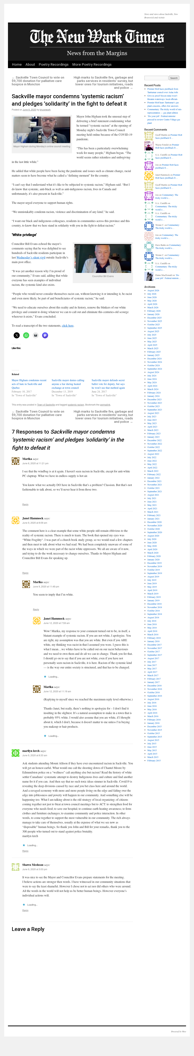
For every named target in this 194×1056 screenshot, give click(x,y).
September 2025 (154, 327)
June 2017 (152, 665)
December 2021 (154, 481)
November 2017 (154, 647)
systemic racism (76, 404)
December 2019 (154, 562)
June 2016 (152, 705)
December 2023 (154, 399)
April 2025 (152, 344)
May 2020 (152, 545)
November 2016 (154, 688)
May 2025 (152, 341)
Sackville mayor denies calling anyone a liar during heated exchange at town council (68, 383)
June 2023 (152, 419)
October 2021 (153, 487)
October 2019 (153, 569)
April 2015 (152, 753)
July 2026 (151, 293)
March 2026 (152, 307)
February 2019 (154, 596)
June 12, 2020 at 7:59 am (57, 623)
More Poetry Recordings (92, 64)
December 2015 (154, 726)
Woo (184, 1031)
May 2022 (152, 464)
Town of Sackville (46, 404)
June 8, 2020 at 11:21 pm (35, 463)
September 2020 (154, 532)
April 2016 (152, 712)
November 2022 (154, 443)
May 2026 (152, 300)
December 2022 (154, 440)
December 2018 (154, 603)
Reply (25, 504)
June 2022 (152, 460)
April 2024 (152, 385)
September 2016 (154, 695)
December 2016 (154, 685)
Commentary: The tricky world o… (166, 196)
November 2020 (154, 525)
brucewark (45, 109)
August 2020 (153, 535)
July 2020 (151, 538)
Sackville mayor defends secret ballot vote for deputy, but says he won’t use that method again (108, 383)
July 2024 (151, 375)
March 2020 (152, 552)
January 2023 (153, 436)
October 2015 (153, 733)
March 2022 (152, 470)
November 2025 (154, 320)
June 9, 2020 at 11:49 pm (46, 586)
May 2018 (152, 627)
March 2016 (152, 716)
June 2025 (152, 338)
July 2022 (151, 457)
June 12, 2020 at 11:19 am (57, 691)
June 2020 (152, 542)
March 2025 (152, 348)
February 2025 (154, 351)
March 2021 (152, 511)
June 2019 (152, 583)
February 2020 (154, 556)
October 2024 (153, 365)
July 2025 (151, 334)
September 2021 (154, 491)
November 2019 (154, 566)
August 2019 (153, 576)
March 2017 (152, 675)
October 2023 (153, 406)
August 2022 (153, 453)
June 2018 (152, 624)
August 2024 (153, 372)
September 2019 (154, 573)
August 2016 (153, 699)
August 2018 (153, 617)
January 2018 (153, 641)
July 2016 (151, 702)
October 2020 (153, 528)
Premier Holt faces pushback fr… (168, 136)
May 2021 (152, 504)
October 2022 (153, 447)
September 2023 (154, 409)
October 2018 (153, 610)
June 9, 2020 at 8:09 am (34, 522)
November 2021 (154, 484)
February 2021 (154, 515)
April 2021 (152, 508)
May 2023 (152, 423)
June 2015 (152, 746)
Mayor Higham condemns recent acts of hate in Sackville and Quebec (29, 383)
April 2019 (152, 590)
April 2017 (152, 671)
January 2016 (153, 722)
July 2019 (151, 579)
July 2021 (151, 498)
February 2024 (154, 392)
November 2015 (154, 729)
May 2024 (152, 382)
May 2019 (152, 586)
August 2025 (153, 331)
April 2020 (152, 549)
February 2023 (154, 433)
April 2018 (152, 630)
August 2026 (153, 290)
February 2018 (154, 637)
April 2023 (152, 426)
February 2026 (154, 310)
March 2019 (152, 593)
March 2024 (152, 389)
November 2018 (154, 607)
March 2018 (152, 634)
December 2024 (154, 358)
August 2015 (153, 739)
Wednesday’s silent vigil (30, 257)
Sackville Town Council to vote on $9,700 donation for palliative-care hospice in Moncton (38, 81)
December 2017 (154, 644)
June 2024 (152, 378)
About (30, 64)
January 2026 (153, 314)
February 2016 (154, 719)
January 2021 (153, 518)
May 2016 (152, 709)
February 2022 (154, 474)
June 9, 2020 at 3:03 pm (34, 869)
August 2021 (153, 494)
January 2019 (153, 600)
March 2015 (152, 757)
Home (17, 64)
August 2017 (153, 658)
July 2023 (151, 416)
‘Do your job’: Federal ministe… (168, 276)
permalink (105, 404)
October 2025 (153, 324)
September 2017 (154, 654)
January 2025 (153, 355)
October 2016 (153, 692)
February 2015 (154, 760)
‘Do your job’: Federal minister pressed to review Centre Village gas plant (163, 119)
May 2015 (152, 750)
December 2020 (154, 521)
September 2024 (154, 368)
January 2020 (153, 559)
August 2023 (153, 412)
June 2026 (152, 297)
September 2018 (154, 613)
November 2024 (154, 361)
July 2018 (151, 620)
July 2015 (151, 743)
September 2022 (154, 450)
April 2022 (152, 467)
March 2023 (152, 429)
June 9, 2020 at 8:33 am (34, 755)
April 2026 (152, 303)
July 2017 (151, 661)
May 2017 (152, 668)
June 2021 (152, 501)
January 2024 (153, 395)
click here (68, 325)
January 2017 (153, 682)
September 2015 (154, 736)
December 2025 (154, 317)
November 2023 (154, 402)
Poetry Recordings (54, 64)
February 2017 (154, 678)
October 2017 (153, 651)
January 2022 (153, 477)
